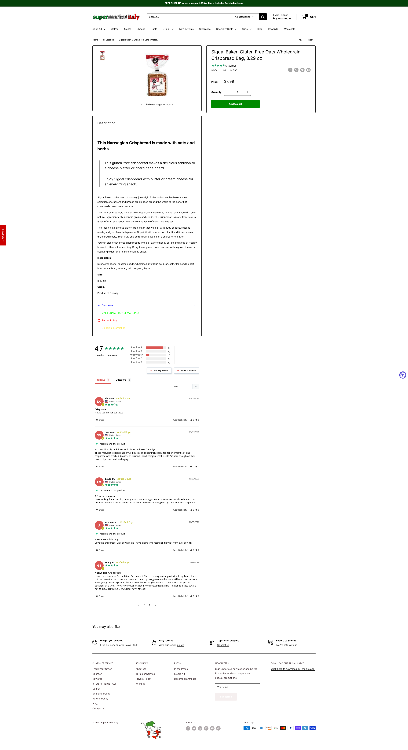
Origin (166, 28)
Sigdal (215, 70)
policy (180, 644)
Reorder (97, 673)
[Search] (263, 16)
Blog (259, 28)
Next (310, 39)
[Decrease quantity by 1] (227, 92)
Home (95, 39)
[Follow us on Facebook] (188, 728)
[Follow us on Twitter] (194, 728)
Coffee (115, 28)
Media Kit (179, 673)
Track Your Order (102, 668)
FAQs (95, 703)
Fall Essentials (109, 39)
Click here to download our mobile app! (293, 668)
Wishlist (140, 683)
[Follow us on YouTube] (212, 728)
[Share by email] (308, 69)
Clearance (205, 28)
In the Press (181, 668)
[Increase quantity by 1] (247, 92)
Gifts (245, 28)
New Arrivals (186, 28)
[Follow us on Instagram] (200, 728)
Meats (127, 28)
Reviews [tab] (100, 379)
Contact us (223, 644)
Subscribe (226, 696)
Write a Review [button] (188, 370)
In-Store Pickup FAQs (104, 683)
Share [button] (101, 420)
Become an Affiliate (185, 678)
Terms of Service (145, 673)
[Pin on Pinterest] (296, 69)
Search (96, 688)
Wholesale (289, 28)
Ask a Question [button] (160, 370)
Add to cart (235, 103)
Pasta (154, 28)
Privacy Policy (143, 678)
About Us (141, 668)
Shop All (97, 28)
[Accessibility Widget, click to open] (402, 375)
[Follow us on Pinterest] (206, 728)
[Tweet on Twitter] (302, 69)
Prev (300, 39)
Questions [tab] (121, 379)
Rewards (273, 28)
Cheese (141, 28)
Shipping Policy (101, 693)
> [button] (155, 605)
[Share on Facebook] (290, 69)
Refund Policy (100, 698)
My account (280, 18)
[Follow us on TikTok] (218, 728)
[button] (192, 420)
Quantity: (216, 92)
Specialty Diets (224, 28)
